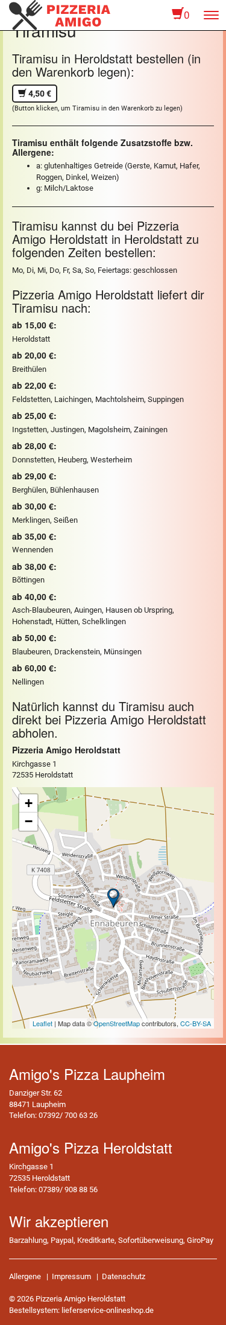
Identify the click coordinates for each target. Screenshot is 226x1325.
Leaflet (42, 1023)
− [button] (29, 821)
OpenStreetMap (116, 1023)
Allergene (25, 1276)
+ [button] (29, 803)
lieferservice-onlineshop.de (107, 1310)
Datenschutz (123, 1276)
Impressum (71, 1276)
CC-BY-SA (195, 1023)
